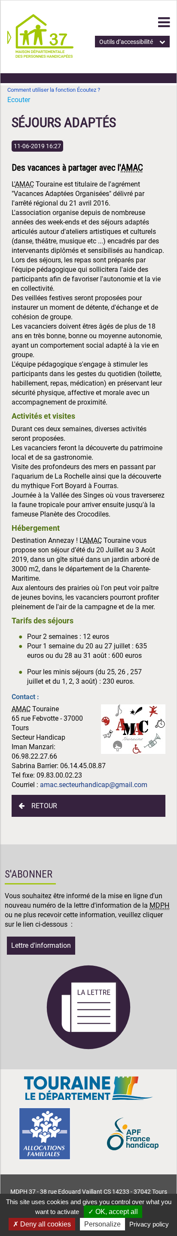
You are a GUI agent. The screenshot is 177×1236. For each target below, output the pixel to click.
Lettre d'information (41, 945)
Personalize (102, 1224)
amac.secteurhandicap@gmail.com (92, 785)
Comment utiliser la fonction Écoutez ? (53, 90)
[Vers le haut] (160, 1189)
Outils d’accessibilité (126, 41)
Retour (44, 806)
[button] (164, 22)
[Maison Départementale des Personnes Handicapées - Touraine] (40, 55)
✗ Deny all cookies (42, 1224)
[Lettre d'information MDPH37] (88, 1048)
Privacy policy (149, 1224)
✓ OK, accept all (113, 1211)
